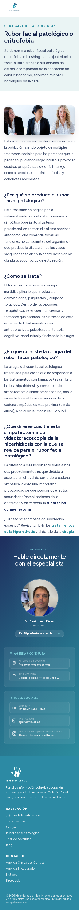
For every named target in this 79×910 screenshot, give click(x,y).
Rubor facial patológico (22, 833)
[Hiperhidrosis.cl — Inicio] (14, 8)
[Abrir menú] (71, 8)
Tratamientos (15, 821)
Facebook (13, 880)
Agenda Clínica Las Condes (25, 863)
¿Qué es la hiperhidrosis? (23, 815)
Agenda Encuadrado (20, 868)
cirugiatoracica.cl (16, 902)
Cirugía (11, 827)
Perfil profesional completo (37, 633)
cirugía (68, 531)
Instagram (13, 874)
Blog (9, 845)
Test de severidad (18, 839)
